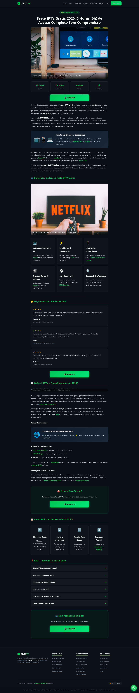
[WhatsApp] (134, 688)
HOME (65, 3)
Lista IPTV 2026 (57, 665)
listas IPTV (55, 462)
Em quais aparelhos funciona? (44, 582)
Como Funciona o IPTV (47, 404)
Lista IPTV (62, 690)
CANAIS (101, 3)
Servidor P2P (56, 668)
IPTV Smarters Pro (40, 450)
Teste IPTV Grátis (81, 658)
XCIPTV (85, 3)
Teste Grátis (33, 690)
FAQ (108, 3)
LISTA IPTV (93, 3)
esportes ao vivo (82, 480)
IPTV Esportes (64, 285)
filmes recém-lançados (52, 480)
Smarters (98, 547)
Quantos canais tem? (41, 589)
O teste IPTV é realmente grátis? (45, 568)
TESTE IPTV (116, 3)
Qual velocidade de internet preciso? (46, 596)
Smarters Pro (77, 141)
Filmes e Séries (81, 674)
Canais (68, 690)
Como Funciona (57, 671)
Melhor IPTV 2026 (81, 665)
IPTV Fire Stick (104, 662)
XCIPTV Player (38, 454)
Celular (95, 690)
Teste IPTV (27, 690)
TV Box (100, 690)
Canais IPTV (80, 668)
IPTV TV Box (104, 668)
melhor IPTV (37, 465)
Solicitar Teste (80, 662)
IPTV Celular (104, 665)
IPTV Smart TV (104, 658)
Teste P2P (83, 161)
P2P (70, 3)
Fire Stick (101, 258)
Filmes (78, 690)
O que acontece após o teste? (44, 603)
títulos (35, 285)
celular (56, 158)
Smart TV (41, 158)
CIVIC (24, 3)
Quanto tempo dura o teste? (43, 575)
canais (35, 258)
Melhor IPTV (41, 690)
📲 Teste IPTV (69, 98)
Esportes (73, 690)
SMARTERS (77, 3)
